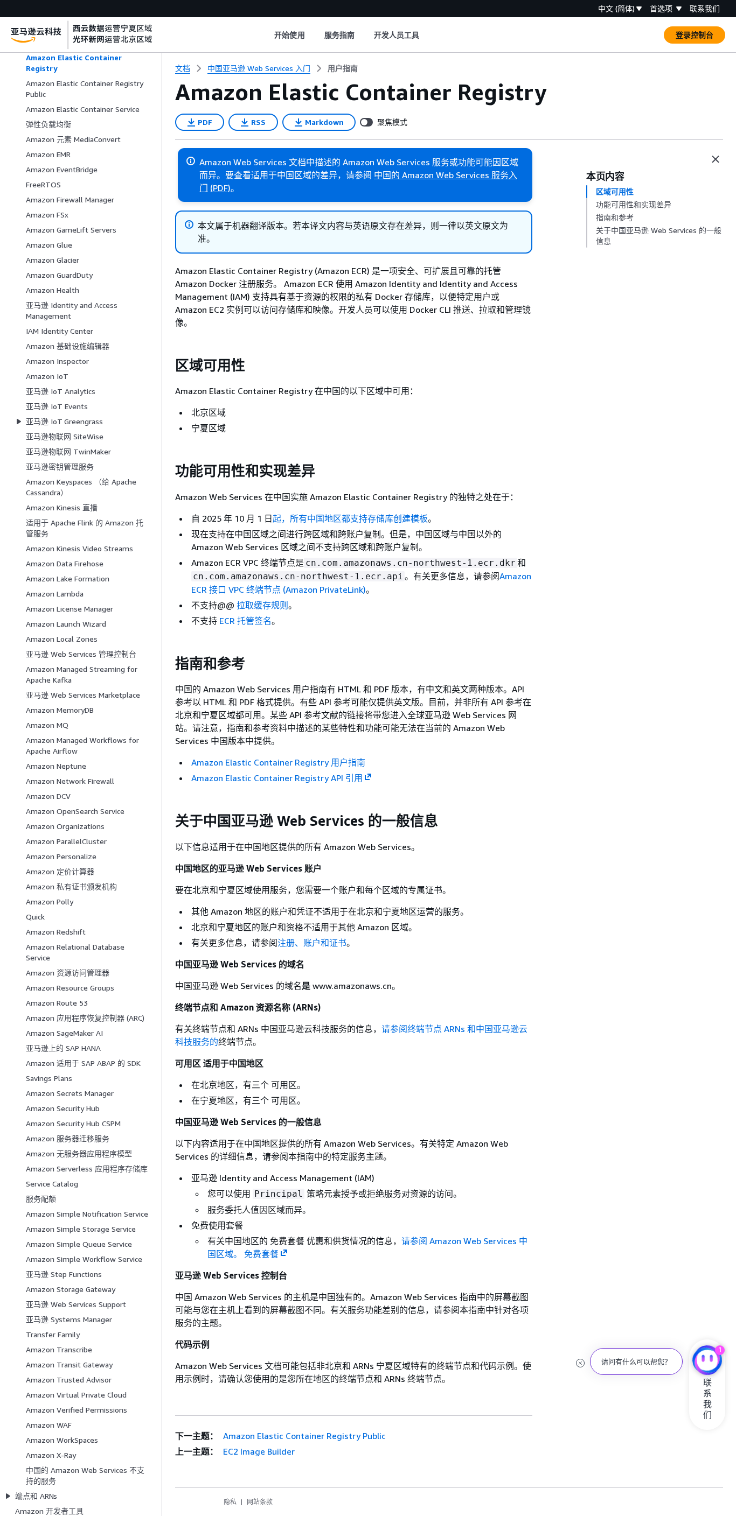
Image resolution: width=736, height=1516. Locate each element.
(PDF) (220, 188)
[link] (343, 68)
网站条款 (260, 1502)
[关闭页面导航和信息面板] (715, 159)
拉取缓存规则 (262, 605)
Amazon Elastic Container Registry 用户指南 (278, 762)
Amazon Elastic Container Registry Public (303, 1435)
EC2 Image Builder (258, 1451)
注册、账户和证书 (311, 942)
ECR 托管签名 (245, 620)
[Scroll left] (266, 35)
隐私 (230, 1502)
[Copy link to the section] (166, 365)
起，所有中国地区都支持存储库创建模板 (350, 518)
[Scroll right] (427, 35)
